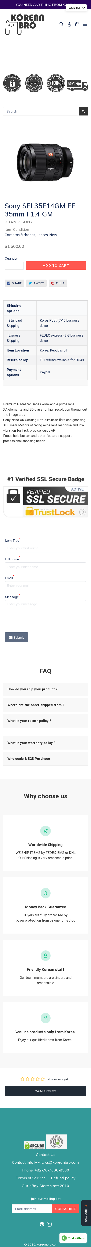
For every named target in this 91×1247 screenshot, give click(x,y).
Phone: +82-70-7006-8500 (45, 1170)
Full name (12, 559)
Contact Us (45, 1154)
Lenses (42, 234)
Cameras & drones (20, 234)
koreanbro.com (47, 1244)
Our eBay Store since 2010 (45, 1185)
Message (12, 596)
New (53, 234)
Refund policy (63, 1177)
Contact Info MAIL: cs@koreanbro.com (45, 1162)
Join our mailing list (46, 1199)
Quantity (11, 258)
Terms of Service (31, 1177)
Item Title (12, 540)
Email (9, 577)
